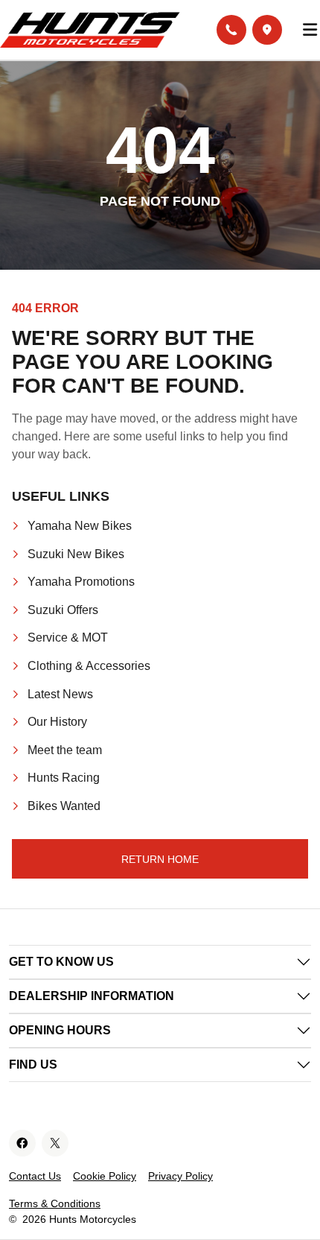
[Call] (231, 30)
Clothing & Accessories (89, 665)
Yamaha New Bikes (80, 525)
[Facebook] (22, 1143)
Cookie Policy (104, 1176)
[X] (55, 1143)
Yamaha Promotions (81, 581)
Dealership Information (91, 996)
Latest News (60, 694)
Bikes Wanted (64, 806)
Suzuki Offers (63, 610)
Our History (57, 721)
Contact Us (35, 1176)
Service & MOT (68, 637)
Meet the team (65, 750)
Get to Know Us (61, 961)
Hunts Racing (64, 777)
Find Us (33, 1064)
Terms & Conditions (54, 1203)
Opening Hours (60, 1030)
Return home (160, 859)
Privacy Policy (180, 1176)
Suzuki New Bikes (76, 554)
